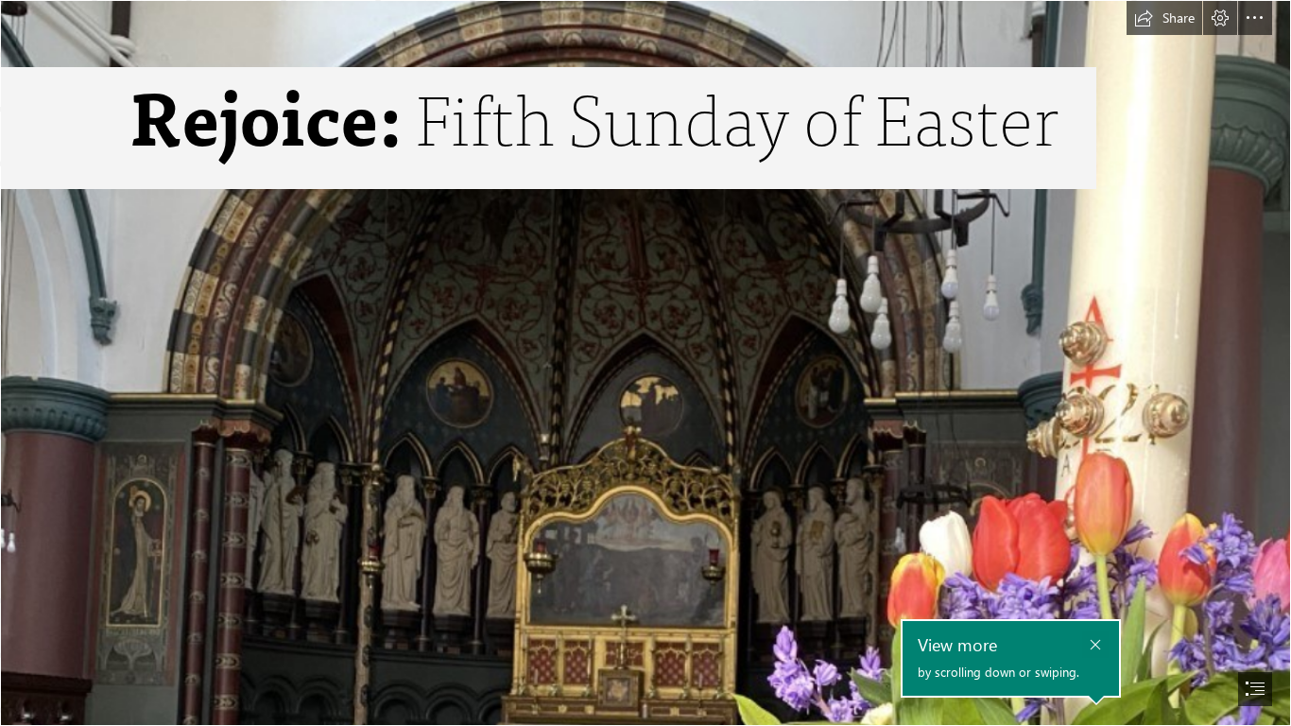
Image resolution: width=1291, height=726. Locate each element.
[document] (645, 363)
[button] (1164, 18)
